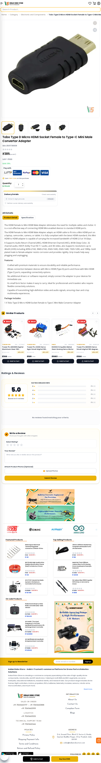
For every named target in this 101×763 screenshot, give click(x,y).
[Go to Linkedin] (98, 754)
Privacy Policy (29, 735)
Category (14, 14)
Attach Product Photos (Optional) (19, 467)
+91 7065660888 (37, 705)
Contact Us (72, 704)
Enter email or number (65, 661)
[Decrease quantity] (23, 185)
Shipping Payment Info (28, 739)
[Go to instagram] (93, 754)
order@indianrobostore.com (74, 743)
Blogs (72, 713)
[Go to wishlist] (90, 3)
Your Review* (10, 451)
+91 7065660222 (28, 716)
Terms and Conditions (28, 744)
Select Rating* (12, 442)
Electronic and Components (33, 14)
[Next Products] (98, 313)
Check (50, 199)
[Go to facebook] (84, 754)
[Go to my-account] (99, 3)
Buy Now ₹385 (64, 759)
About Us (72, 700)
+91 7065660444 (29, 724)
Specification (27, 217)
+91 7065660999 (28, 708)
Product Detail (10, 217)
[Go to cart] (94, 3)
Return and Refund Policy (28, 748)
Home (4, 14)
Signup (88, 661)
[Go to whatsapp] (88, 754)
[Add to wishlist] (95, 23)
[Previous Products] (93, 313)
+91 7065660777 (20, 705)
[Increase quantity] (23, 184)
